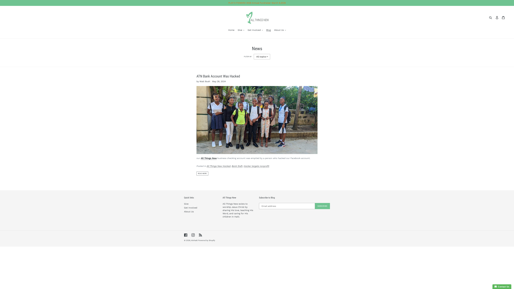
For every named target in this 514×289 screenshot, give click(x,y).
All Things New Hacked (218, 166)
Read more (202, 173)
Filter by (248, 57)
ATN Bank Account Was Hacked (218, 76)
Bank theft (237, 166)
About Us (189, 211)
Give (186, 204)
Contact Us (503, 287)
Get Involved (190, 207)
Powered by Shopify (206, 240)
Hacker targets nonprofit (256, 166)
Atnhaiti (194, 240)
